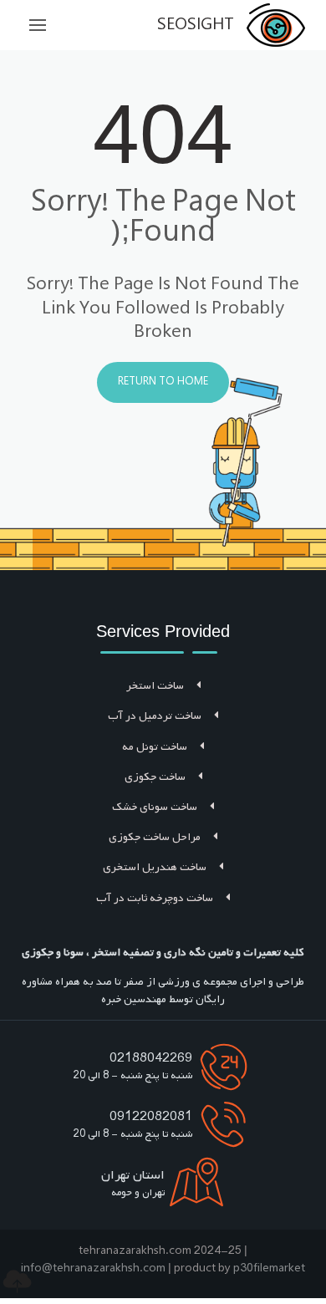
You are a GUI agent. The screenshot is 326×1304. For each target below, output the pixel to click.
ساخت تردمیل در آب (154, 716)
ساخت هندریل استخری (154, 867)
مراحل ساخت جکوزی (155, 837)
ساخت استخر (155, 686)
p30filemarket (269, 1268)
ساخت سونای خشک (154, 807)
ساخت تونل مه (154, 747)
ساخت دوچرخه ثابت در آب (154, 898)
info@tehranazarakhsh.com (93, 1268)
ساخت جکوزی (155, 777)
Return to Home (163, 382)
